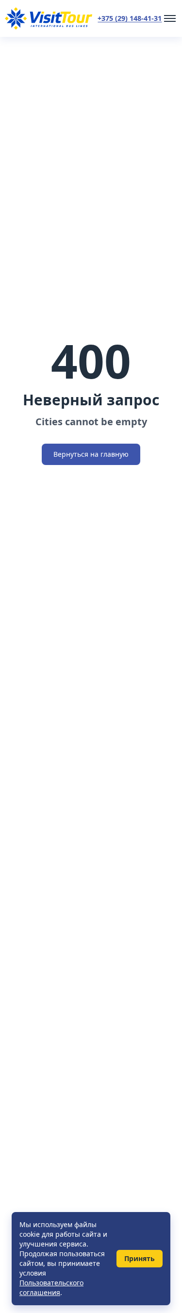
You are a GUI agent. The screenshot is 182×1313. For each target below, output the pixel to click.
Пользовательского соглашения (51, 1287)
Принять (139, 1258)
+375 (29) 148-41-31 (130, 18)
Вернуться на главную (91, 454)
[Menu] (170, 18)
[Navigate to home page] (48, 18)
